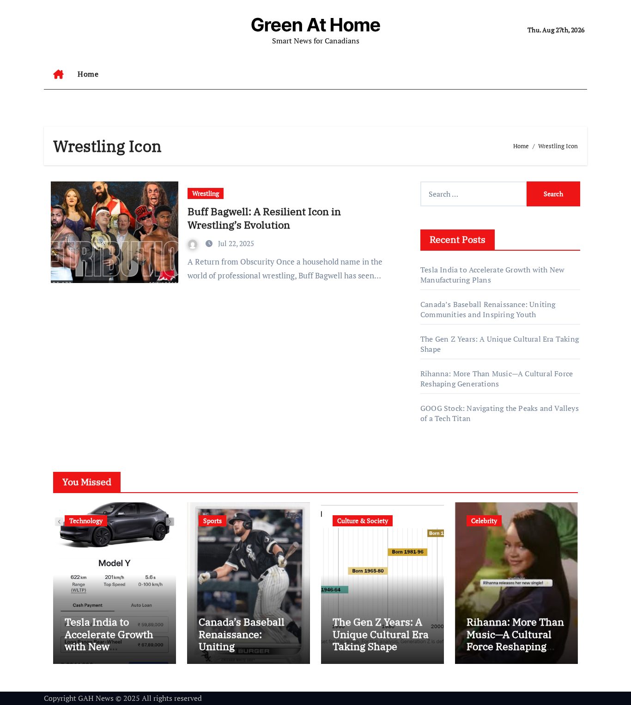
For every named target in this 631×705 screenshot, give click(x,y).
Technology (86, 520)
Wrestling (205, 193)
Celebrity (484, 520)
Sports (212, 520)
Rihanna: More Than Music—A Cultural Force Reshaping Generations (496, 378)
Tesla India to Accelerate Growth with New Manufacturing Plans (109, 646)
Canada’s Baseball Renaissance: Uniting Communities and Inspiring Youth (488, 309)
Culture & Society (362, 520)
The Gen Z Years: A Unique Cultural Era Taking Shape (381, 634)
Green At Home (316, 24)
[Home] (58, 74)
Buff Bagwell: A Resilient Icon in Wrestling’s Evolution (264, 218)
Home (88, 74)
